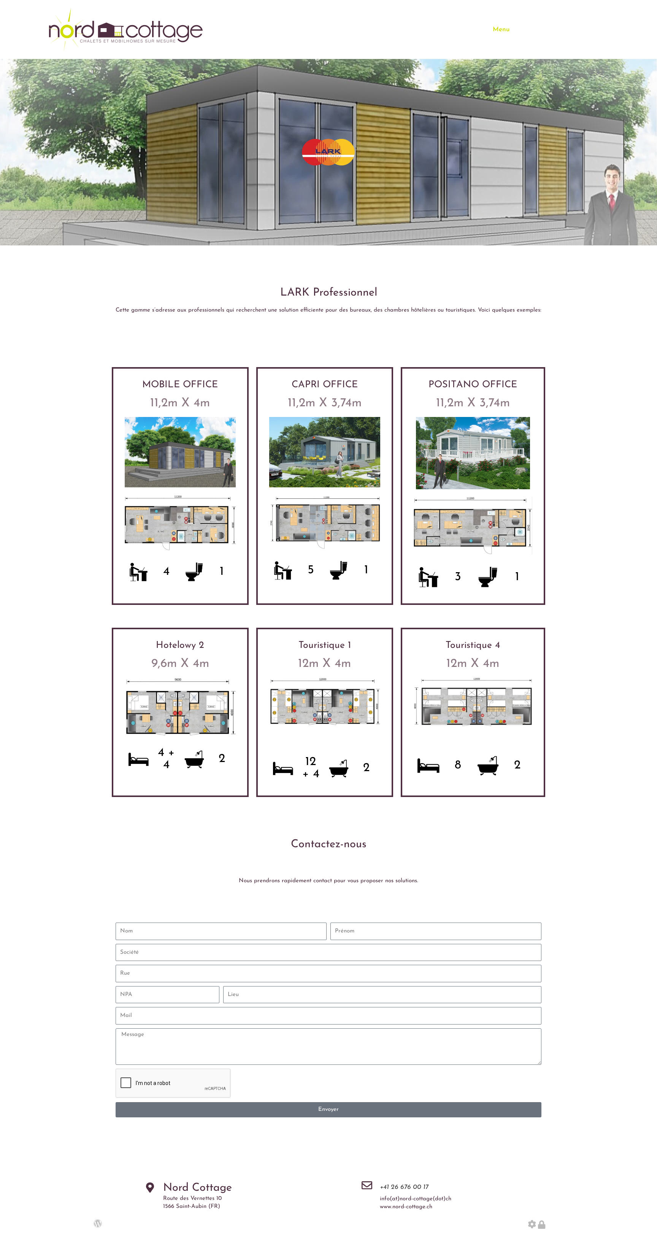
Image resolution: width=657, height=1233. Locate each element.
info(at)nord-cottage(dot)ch (415, 1199)
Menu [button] (501, 29)
